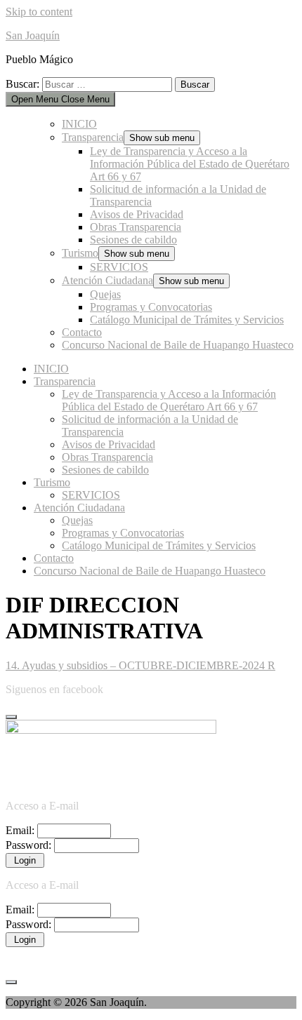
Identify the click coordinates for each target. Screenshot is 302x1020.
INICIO (79, 124)
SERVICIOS (119, 267)
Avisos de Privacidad (136, 214)
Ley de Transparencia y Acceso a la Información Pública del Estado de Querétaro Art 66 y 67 (189, 163)
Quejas (105, 294)
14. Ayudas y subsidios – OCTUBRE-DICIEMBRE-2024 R (140, 665)
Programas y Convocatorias (151, 307)
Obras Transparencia (135, 227)
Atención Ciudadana (107, 280)
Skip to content (39, 12)
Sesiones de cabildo (133, 240)
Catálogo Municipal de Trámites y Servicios (187, 320)
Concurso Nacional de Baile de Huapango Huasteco (178, 345)
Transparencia (93, 137)
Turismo (80, 253)
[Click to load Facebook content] (11, 717)
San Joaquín (33, 35)
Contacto (82, 332)
